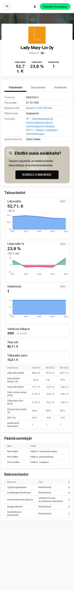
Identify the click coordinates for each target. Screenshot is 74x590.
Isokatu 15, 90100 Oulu (39, 108)
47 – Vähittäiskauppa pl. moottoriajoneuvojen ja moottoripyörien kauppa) (40, 122)
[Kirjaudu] (34, 6)
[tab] (15, 87)
